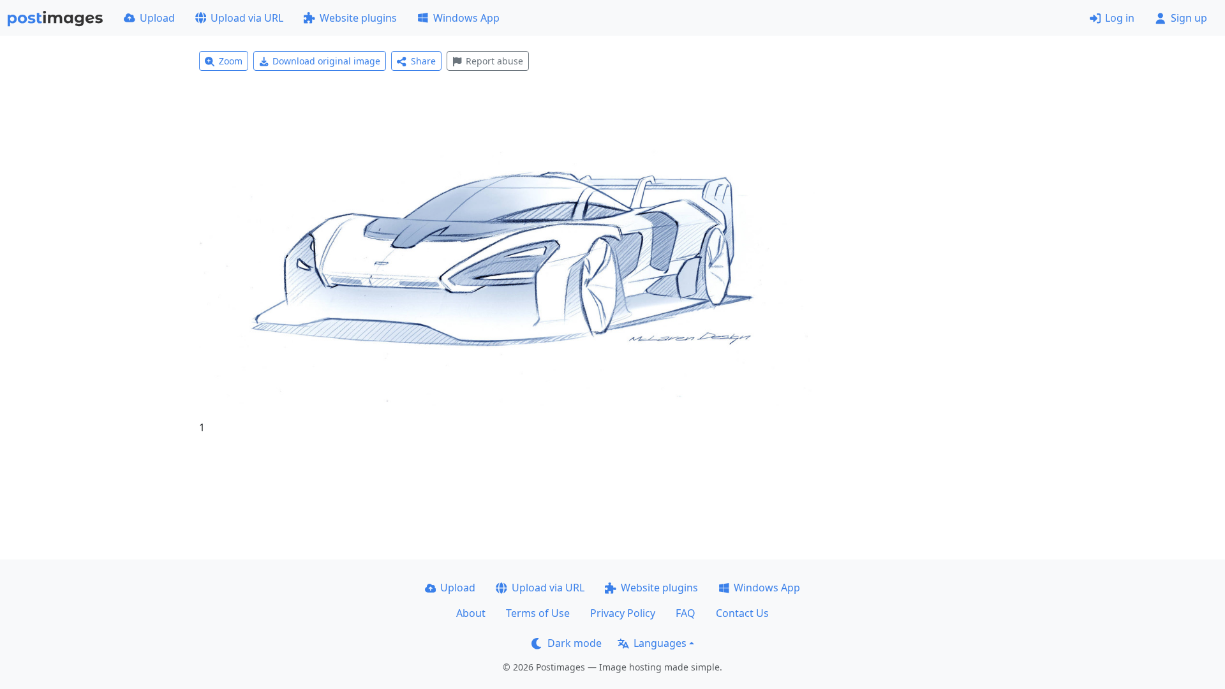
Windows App (466, 18)
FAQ (685, 613)
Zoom (230, 61)
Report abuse (494, 61)
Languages (660, 643)
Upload (157, 18)
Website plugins (358, 18)
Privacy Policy (622, 613)
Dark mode (574, 643)
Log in (1119, 18)
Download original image (326, 61)
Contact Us (742, 613)
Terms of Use (538, 613)
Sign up (1189, 18)
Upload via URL (247, 18)
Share (423, 61)
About (471, 613)
